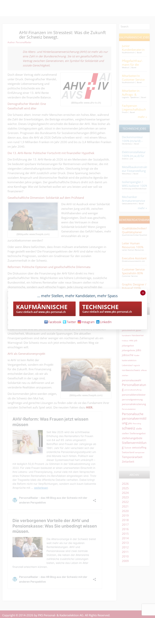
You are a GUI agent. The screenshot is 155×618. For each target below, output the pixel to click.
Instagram (88, 322)
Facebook (54, 322)
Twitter (71, 322)
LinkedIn (106, 322)
